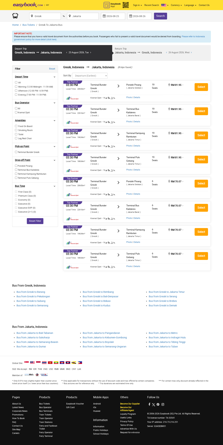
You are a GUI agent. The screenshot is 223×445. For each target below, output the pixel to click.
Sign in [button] (136, 5)
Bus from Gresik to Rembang (98, 292)
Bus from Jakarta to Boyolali (98, 342)
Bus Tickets (28, 24)
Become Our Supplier (130, 404)
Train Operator (46, 418)
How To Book (18, 418)
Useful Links (126, 417)
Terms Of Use (126, 425)
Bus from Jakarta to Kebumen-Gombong (105, 337)
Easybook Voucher (75, 404)
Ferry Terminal (46, 436)
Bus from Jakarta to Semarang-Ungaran (104, 346)
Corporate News (19, 411)
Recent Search (151, 5)
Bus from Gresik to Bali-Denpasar (100, 296)
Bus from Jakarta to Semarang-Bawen (37, 342)
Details (137, 97)
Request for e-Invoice (130, 432)
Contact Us (204, 5)
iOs (94, 407)
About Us (16, 404)
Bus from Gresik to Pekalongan (33, 296)
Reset (52, 68)
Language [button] (189, 5)
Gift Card (70, 407)
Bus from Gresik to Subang (31, 301)
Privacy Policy (126, 421)
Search (160, 16)
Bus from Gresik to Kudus (96, 305)
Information (98, 426)
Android (97, 404)
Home (15, 24)
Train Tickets (45, 415)
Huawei (96, 411)
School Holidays (101, 434)
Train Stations (45, 422)
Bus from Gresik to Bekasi (96, 301)
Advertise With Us (128, 429)
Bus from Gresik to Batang (31, 292)
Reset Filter (35, 221)
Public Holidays (100, 430)
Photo (129, 97)
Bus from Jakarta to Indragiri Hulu (167, 337)
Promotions (17, 415)
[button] (165, 5)
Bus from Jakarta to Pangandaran (101, 333)
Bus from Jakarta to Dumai (31, 346)
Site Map (16, 429)
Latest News (18, 407)
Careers (15, 433)
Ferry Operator (46, 432)
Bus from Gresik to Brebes (163, 301)
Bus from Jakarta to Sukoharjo (33, 337)
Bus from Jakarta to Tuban (163, 346)
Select (201, 87)
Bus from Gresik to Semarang (32, 305)
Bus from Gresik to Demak (163, 305)
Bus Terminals (45, 411)
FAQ (14, 422)
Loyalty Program (128, 414)
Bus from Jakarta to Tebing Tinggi (167, 342)
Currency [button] (175, 5)
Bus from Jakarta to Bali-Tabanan (35, 333)
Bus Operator (45, 407)
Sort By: (67, 75)
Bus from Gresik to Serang (163, 296)
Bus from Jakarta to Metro (163, 333)
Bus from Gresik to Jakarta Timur (167, 292)
